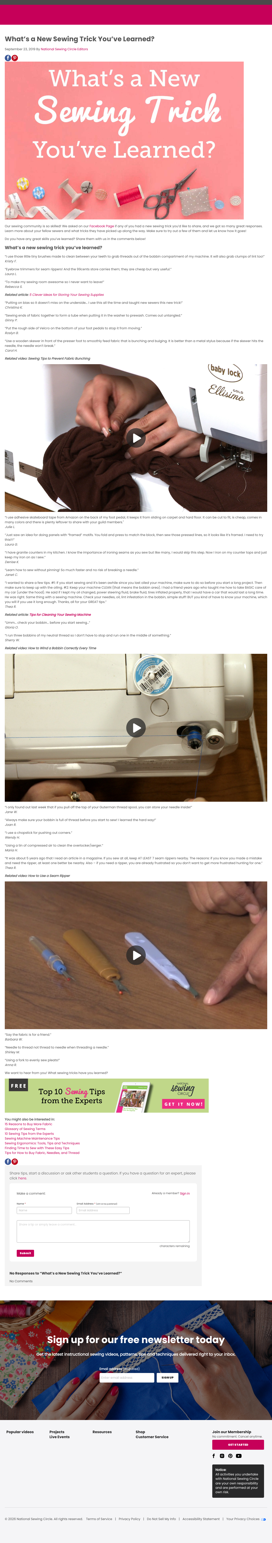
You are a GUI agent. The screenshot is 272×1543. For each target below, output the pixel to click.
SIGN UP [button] (167, 1378)
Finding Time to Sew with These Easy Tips (37, 1148)
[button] (8, 58)
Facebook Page (101, 226)
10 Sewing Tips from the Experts (29, 1133)
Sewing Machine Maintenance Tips (32, 1138)
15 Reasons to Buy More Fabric (28, 1124)
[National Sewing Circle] (107, 1111)
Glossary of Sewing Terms (25, 1129)
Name (21, 1204)
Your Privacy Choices (243, 1519)
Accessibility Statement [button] (201, 1519)
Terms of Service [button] (99, 1519)
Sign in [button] (185, 1193)
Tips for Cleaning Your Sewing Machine (60, 614)
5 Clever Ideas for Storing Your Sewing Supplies (66, 294)
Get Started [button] (238, 1445)
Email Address (97, 1204)
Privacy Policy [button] (129, 1519)
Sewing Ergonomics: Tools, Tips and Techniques (42, 1143)
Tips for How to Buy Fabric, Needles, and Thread (42, 1153)
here (22, 1178)
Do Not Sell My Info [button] (161, 1519)
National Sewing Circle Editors (64, 49)
